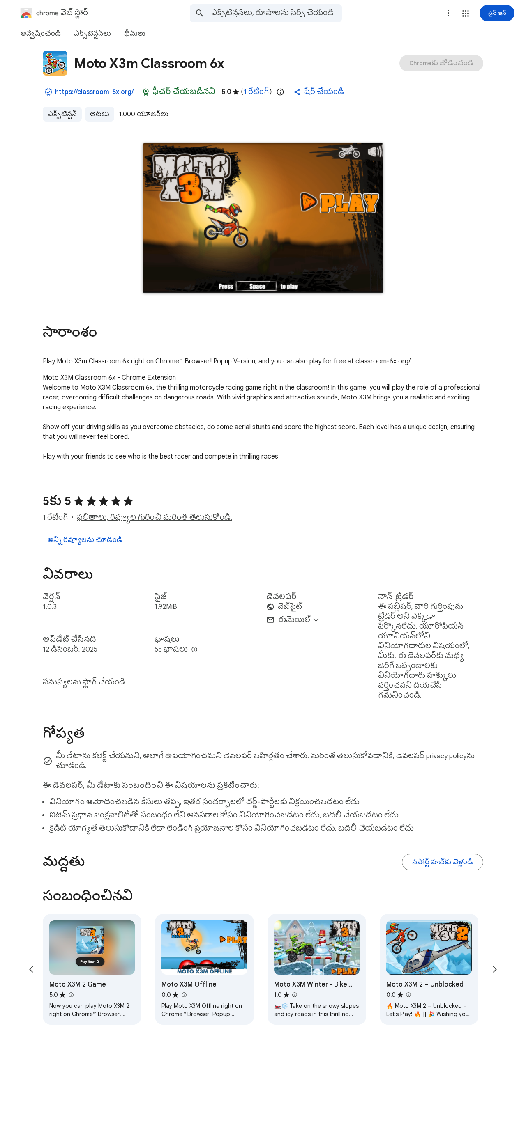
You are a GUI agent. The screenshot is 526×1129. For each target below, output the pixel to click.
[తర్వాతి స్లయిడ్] (495, 969)
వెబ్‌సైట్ (290, 607)
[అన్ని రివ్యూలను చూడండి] (85, 540)
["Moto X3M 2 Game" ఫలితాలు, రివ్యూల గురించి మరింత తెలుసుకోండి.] (71, 995)
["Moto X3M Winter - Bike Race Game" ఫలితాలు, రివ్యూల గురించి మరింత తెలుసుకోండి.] (295, 995)
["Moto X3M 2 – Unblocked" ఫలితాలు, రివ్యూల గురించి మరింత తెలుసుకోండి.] (408, 995)
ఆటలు (99, 114)
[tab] (40, 33)
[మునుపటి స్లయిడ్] (31, 969)
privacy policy (446, 756)
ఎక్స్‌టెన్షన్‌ (62, 114)
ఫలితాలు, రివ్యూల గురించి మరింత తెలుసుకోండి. (154, 518)
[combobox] (276, 13)
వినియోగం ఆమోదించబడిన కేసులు (106, 802)
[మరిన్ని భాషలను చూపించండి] (194, 650)
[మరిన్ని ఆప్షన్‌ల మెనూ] (448, 13)
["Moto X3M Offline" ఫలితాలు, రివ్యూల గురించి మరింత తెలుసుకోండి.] (184, 995)
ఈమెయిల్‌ (294, 620)
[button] (465, 13)
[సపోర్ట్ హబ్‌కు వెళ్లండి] (442, 862)
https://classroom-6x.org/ (94, 92)
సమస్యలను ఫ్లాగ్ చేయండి (84, 682)
